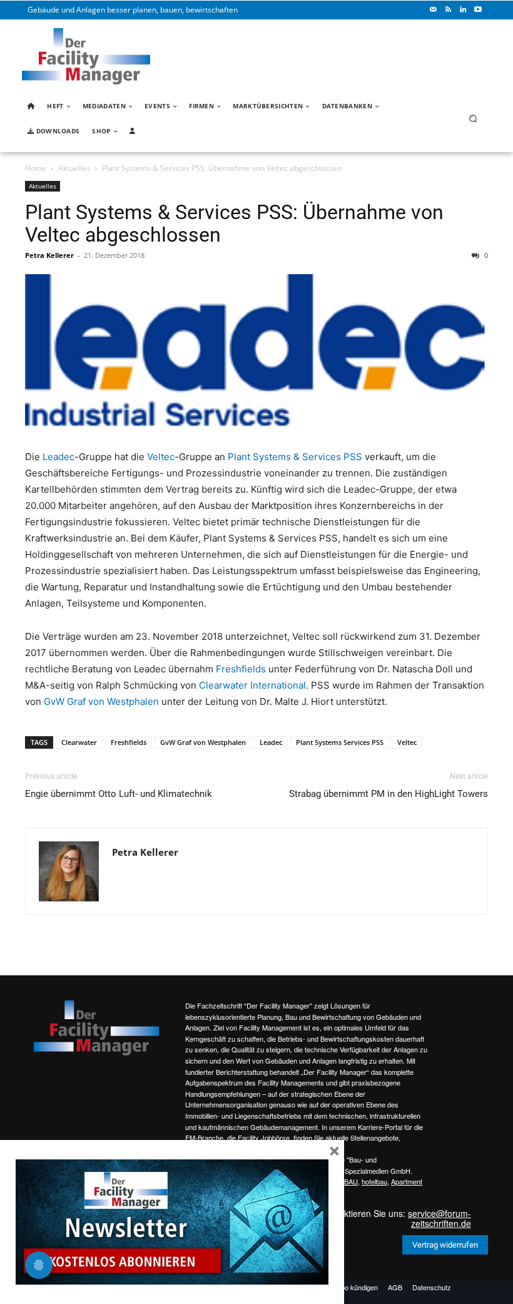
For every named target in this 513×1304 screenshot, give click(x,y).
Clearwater (79, 742)
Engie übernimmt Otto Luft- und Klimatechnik (118, 793)
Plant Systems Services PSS (339, 742)
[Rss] (447, 10)
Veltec (161, 457)
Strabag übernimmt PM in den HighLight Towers (388, 793)
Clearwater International (252, 685)
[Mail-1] (432, 10)
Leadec (58, 457)
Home (35, 168)
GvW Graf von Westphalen (101, 701)
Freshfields (241, 669)
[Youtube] (477, 10)
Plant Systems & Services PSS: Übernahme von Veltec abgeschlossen (234, 223)
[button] (473, 118)
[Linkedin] (462, 10)
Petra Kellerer (49, 255)
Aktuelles (74, 168)
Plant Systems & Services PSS (295, 457)
